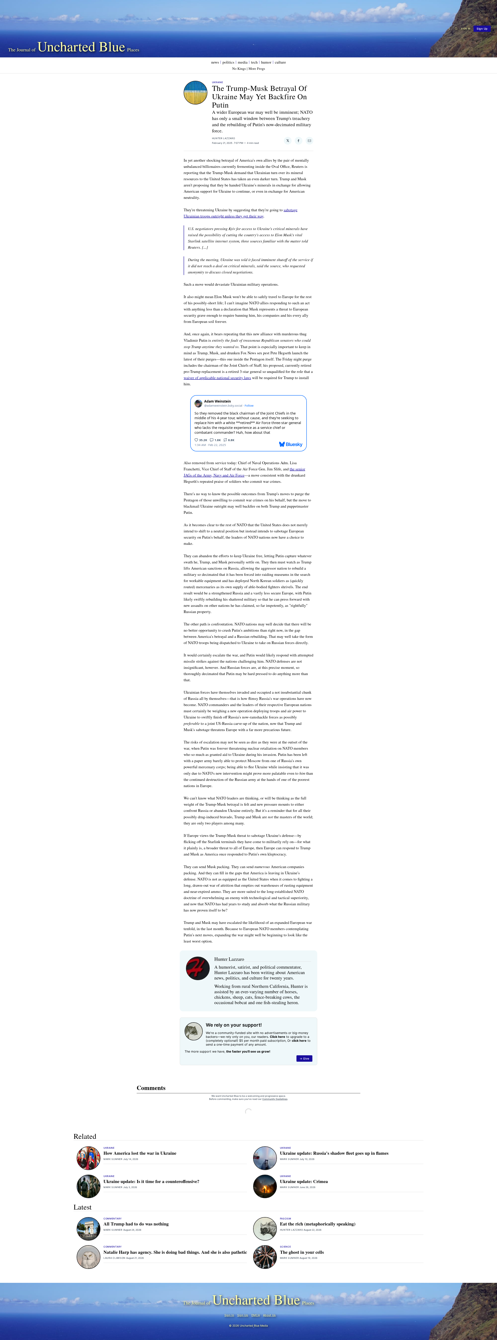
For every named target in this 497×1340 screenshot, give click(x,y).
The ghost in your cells (302, 1252)
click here (299, 1041)
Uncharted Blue (81, 46)
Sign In (465, 28)
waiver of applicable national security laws (217, 377)
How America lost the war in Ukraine (139, 1153)
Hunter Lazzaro (223, 138)
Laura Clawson (114, 1257)
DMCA (255, 1315)
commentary (112, 1218)
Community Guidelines (274, 1099)
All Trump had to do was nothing (136, 1223)
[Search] (456, 28)
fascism (285, 1218)
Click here (277, 1037)
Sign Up (482, 28)
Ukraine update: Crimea (304, 1181)
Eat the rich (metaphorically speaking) (317, 1223)
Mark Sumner (113, 1159)
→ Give (304, 1058)
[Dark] (450, 29)
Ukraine (217, 82)
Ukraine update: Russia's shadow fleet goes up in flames (334, 1153)
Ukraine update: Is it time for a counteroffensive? (151, 1181)
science (285, 1246)
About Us (269, 1315)
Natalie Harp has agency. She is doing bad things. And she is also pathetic (175, 1252)
